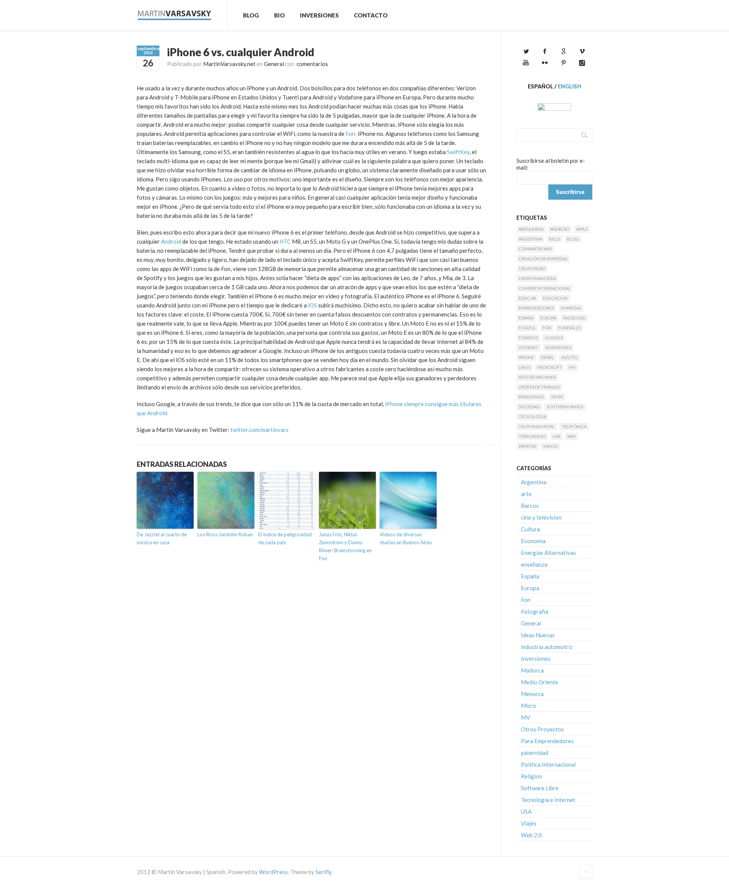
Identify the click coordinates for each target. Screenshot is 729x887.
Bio (279, 15)
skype (557, 396)
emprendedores (536, 308)
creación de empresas (543, 258)
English (569, 86)
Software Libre (540, 788)
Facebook (574, 317)
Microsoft (549, 367)
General (274, 63)
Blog (251, 15)
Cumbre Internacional (544, 288)
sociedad (529, 406)
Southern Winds (564, 406)
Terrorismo (532, 436)
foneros (528, 337)
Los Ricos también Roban (225, 534)
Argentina (530, 238)
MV (572, 367)
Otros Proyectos (542, 729)
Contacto (371, 15)
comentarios (311, 63)
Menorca (532, 693)
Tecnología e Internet (548, 799)
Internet (528, 347)
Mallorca (532, 670)
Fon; (351, 133)
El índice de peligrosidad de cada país (285, 538)
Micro (528, 705)
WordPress (273, 871)
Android (171, 241)
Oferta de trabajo (539, 386)
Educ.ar (527, 298)
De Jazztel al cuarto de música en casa (162, 538)
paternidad (534, 752)
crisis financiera (537, 278)
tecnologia (532, 416)
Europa (548, 317)
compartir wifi (535, 248)
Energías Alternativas (548, 552)
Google (554, 337)
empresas (571, 308)
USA (556, 436)
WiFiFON (527, 446)
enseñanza (534, 564)
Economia (533, 540)
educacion (555, 298)
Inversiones (319, 15)
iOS (312, 305)
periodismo (531, 396)
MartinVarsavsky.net (229, 63)
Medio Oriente (539, 682)
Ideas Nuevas (538, 635)
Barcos (530, 505)
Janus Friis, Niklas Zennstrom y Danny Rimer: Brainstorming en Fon (345, 546)
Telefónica (574, 426)
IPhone (526, 357)
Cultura (530, 529)
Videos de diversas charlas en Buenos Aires (406, 538)
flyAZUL (527, 327)
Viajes (528, 823)
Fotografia (534, 611)
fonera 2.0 (569, 327)
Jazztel (569, 357)
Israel (547, 357)
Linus (524, 367)
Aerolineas (531, 229)
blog (573, 238)
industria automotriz (547, 646)
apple (582, 229)
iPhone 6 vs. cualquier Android (240, 52)
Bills (554, 238)
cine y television (541, 517)
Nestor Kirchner (537, 377)
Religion (531, 776)
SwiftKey (458, 151)
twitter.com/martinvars (259, 429)
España (526, 317)
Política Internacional (548, 764)
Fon (547, 327)
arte (526, 493)
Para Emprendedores (547, 740)
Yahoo (550, 446)
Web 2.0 (531, 835)
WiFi (571, 436)
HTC (285, 241)
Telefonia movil (537, 426)
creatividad (532, 268)
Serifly (323, 871)
